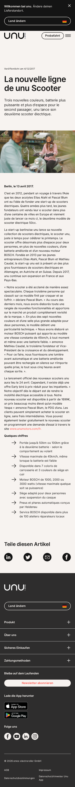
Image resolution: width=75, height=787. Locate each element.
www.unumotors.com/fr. (25, 428)
